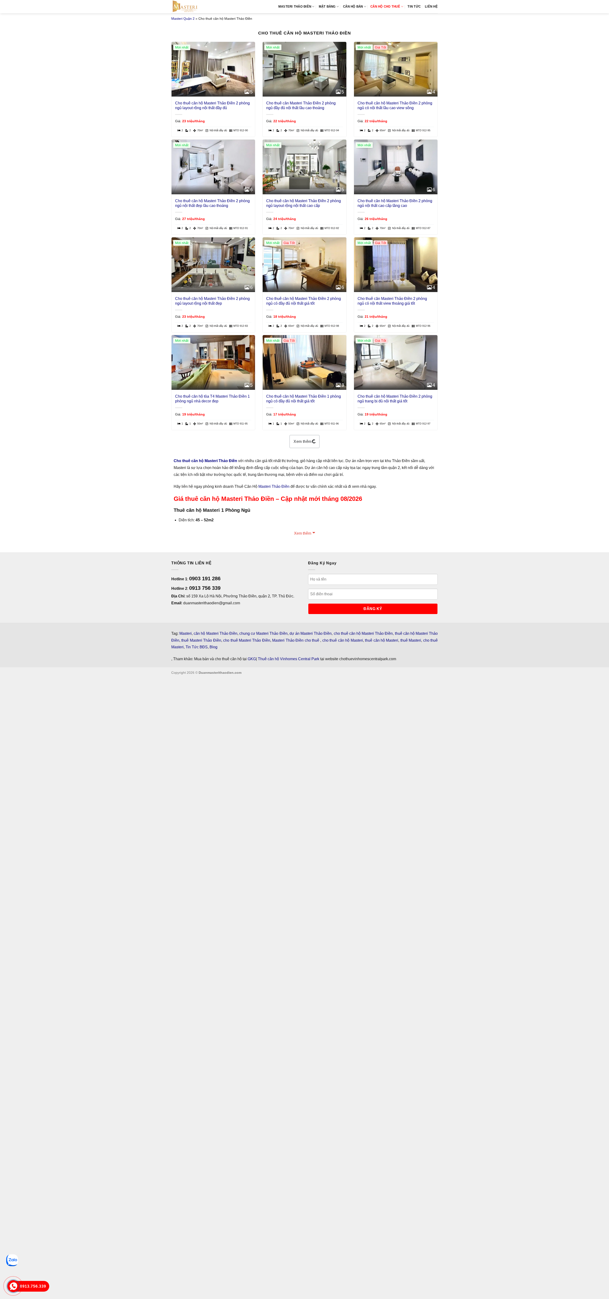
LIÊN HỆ (431, 6)
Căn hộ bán (353, 6)
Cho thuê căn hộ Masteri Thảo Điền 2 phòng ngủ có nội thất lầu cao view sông (395, 105)
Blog (213, 647)
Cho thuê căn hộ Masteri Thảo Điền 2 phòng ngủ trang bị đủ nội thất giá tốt (395, 398)
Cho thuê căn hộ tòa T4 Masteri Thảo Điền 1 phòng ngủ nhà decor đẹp (212, 398)
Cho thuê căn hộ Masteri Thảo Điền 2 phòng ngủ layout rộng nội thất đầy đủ (212, 105)
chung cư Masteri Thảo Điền (263, 633)
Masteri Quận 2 (183, 18)
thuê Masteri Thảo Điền (201, 640)
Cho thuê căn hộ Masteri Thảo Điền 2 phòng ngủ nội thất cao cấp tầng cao (395, 203)
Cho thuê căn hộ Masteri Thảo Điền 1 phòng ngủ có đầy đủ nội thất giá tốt (303, 398)
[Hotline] (13, 1286)
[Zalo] (12, 1260)
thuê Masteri (410, 640)
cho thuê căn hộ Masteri (342, 640)
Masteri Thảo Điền (274, 486)
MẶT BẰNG (327, 6)
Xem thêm (303, 442)
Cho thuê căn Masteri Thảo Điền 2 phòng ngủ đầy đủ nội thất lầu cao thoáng (301, 105)
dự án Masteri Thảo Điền (311, 633)
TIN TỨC (414, 6)
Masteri (185, 633)
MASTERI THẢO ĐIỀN (294, 6)
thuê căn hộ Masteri (381, 640)
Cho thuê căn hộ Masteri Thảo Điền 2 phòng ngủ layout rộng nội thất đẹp (212, 301)
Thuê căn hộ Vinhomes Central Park (288, 659)
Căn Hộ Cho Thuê (385, 6)
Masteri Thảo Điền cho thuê (296, 640)
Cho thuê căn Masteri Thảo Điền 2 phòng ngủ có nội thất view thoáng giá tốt (392, 301)
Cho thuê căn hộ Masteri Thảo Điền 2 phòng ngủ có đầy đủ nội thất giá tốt (303, 301)
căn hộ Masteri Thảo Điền (215, 633)
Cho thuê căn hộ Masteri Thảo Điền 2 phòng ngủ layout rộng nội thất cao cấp (303, 203)
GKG (252, 659)
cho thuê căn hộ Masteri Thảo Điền (363, 633)
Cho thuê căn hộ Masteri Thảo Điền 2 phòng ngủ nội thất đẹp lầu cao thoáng (212, 203)
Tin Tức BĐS (197, 647)
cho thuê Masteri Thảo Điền (246, 640)
